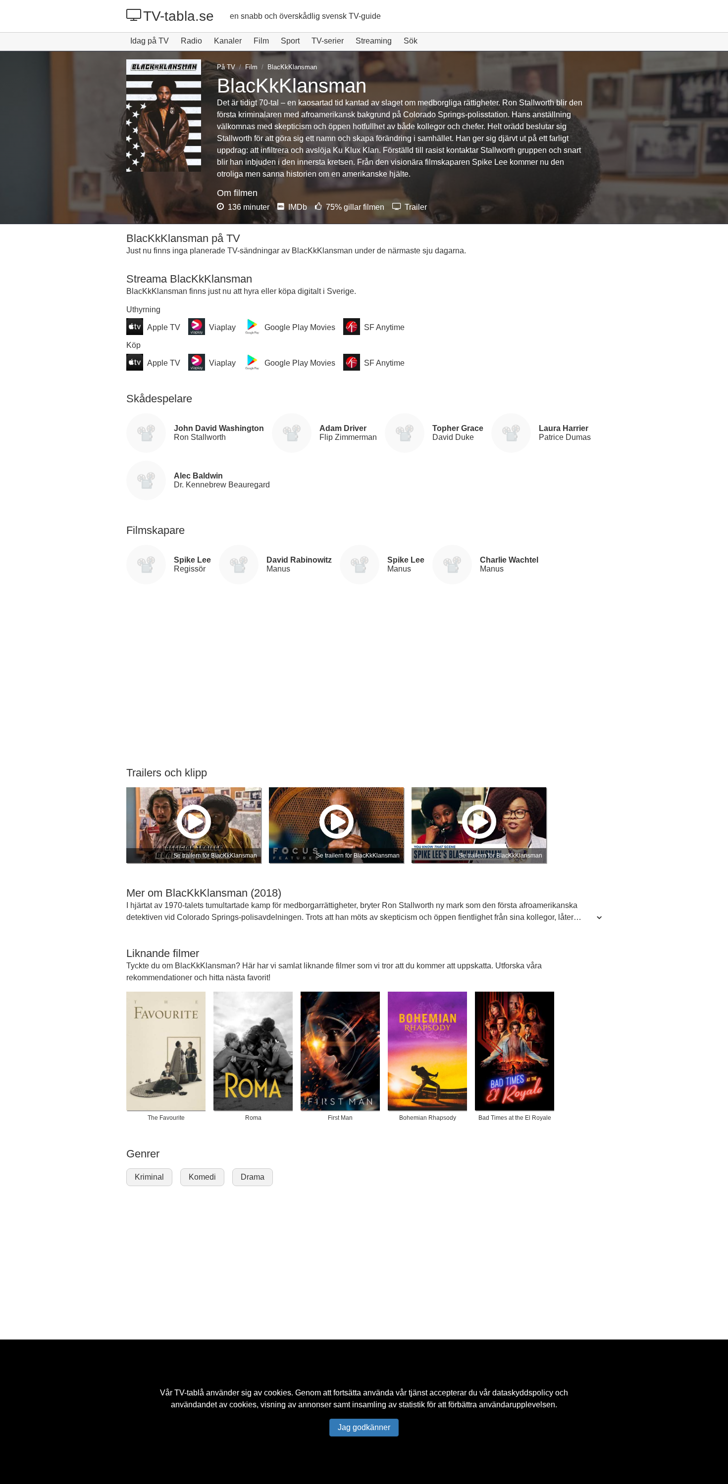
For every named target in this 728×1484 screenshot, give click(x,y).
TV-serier (328, 41)
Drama (252, 1177)
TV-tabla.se (178, 16)
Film (261, 41)
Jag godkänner (364, 1427)
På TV (226, 67)
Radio (191, 41)
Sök (410, 41)
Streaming (374, 41)
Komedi (202, 1177)
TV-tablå (189, 1392)
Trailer (415, 207)
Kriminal (149, 1177)
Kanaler (228, 41)
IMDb (296, 207)
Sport (290, 41)
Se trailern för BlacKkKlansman (215, 855)
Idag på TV (149, 41)
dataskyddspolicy (522, 1392)
